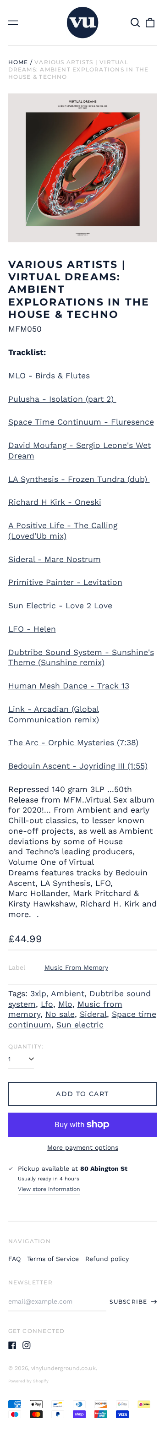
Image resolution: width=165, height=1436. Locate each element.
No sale (60, 1014)
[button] (135, 22)
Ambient (67, 993)
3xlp (38, 993)
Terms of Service (53, 1258)
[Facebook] (12, 1345)
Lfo (47, 1004)
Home (18, 62)
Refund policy (107, 1258)
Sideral (93, 1014)
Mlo (65, 1004)
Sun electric (80, 1024)
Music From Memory (76, 967)
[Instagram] (26, 1345)
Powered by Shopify (28, 1381)
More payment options (82, 1147)
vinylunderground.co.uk (63, 1368)
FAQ (14, 1258)
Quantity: (26, 1046)
